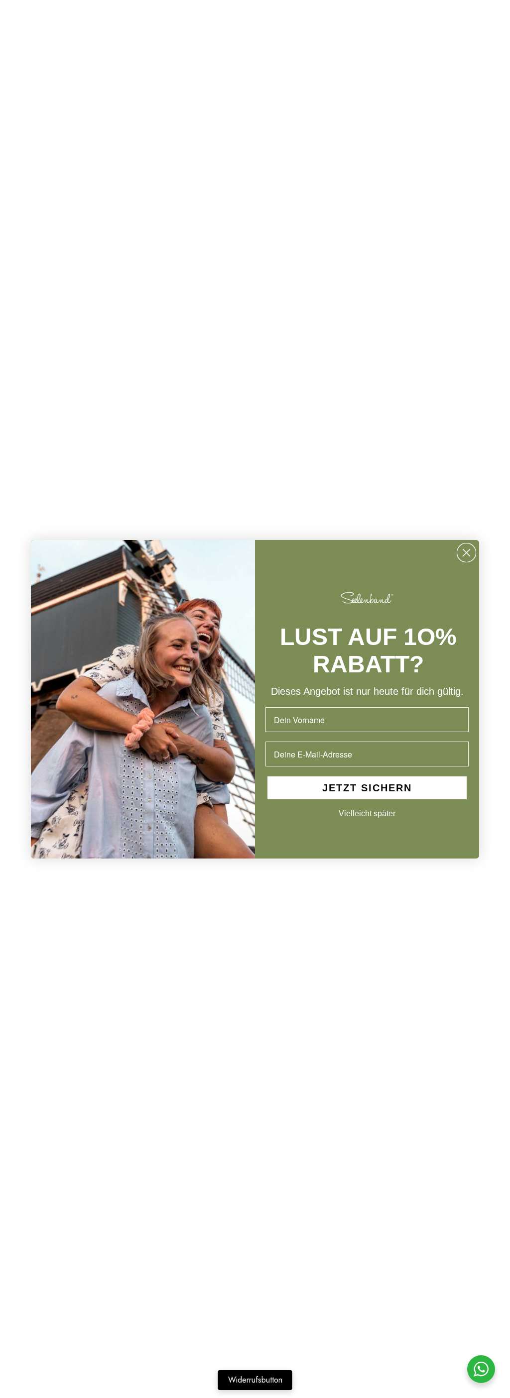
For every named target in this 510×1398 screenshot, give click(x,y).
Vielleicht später (367, 813)
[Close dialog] (466, 552)
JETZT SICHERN (367, 787)
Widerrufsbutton (255, 1380)
